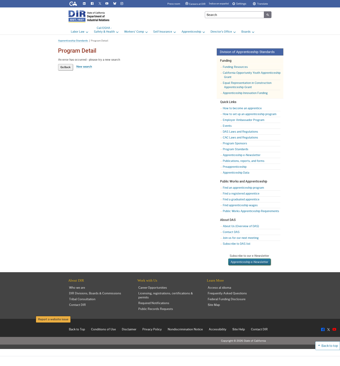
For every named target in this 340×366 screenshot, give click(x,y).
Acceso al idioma (219, 287)
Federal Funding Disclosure (226, 299)
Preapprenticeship (234, 167)
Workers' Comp (134, 31)
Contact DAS (231, 232)
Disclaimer (129, 329)
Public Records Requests (155, 309)
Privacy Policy (152, 329)
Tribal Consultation (82, 299)
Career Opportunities (152, 287)
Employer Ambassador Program (243, 120)
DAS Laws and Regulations (240, 131)
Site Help (238, 329)
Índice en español (219, 3)
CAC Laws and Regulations (240, 137)
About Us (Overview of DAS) (241, 226)
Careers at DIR (197, 4)
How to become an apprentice (242, 108)
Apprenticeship (191, 31)
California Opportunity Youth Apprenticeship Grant (251, 75)
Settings (241, 3)
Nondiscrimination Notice (185, 329)
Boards (246, 31)
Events (227, 126)
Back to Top (77, 329)
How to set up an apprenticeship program (249, 114)
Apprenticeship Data (236, 172)
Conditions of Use (103, 329)
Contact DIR (77, 305)
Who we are (77, 287)
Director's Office (221, 31)
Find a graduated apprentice (241, 199)
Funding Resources (235, 67)
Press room (173, 3)
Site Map (214, 305)
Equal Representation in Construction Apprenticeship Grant (247, 85)
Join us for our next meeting (241, 238)
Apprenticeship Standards (73, 40)
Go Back (65, 67)
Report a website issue (53, 319)
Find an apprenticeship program (243, 187)
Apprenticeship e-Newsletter (241, 155)
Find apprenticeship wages (240, 205)
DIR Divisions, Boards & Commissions (95, 293)
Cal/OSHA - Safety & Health (104, 30)
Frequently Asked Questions (227, 293)
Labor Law (77, 31)
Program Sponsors (235, 143)
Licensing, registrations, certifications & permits (165, 295)
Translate (262, 3)
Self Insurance (162, 31)
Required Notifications (153, 303)
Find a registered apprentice (241, 193)
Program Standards (235, 149)
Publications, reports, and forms (243, 161)
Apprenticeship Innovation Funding (245, 93)
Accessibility (217, 329)
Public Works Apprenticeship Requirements (251, 211)
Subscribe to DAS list (236, 244)
